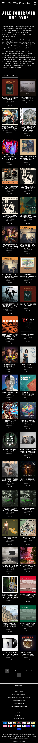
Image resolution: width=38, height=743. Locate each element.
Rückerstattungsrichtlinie (19, 706)
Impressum (19, 691)
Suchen (19, 712)
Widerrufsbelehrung (19, 700)
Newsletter (18, 715)
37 (31, 671)
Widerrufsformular (19, 703)
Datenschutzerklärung (19, 694)
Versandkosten (19, 718)
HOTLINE (18, 686)
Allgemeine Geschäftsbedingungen (19, 697)
